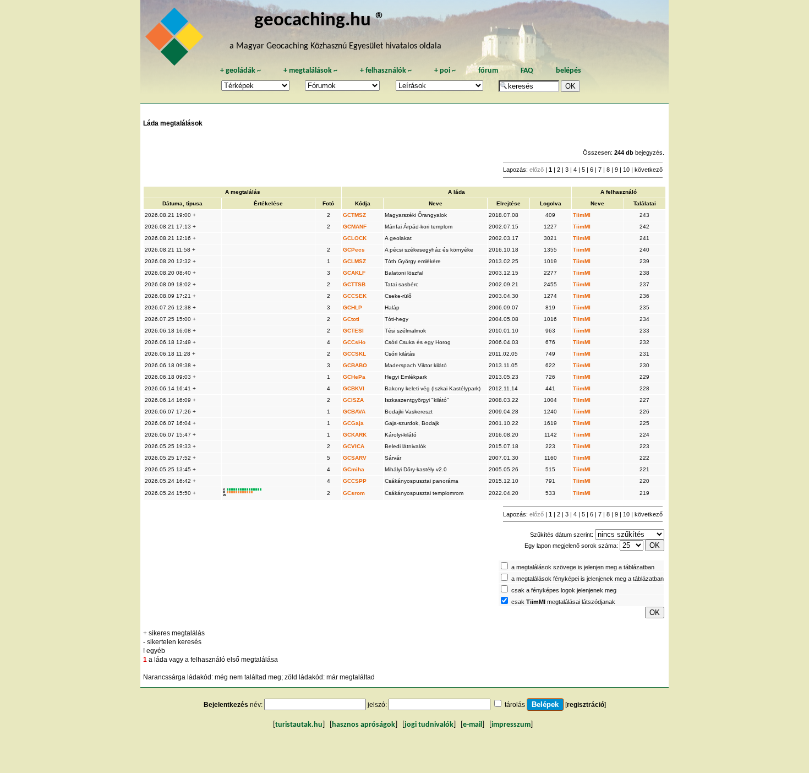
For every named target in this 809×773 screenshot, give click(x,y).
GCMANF (355, 227)
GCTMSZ (354, 215)
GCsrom (354, 493)
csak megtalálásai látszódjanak (563, 601)
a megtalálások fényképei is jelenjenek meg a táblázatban (587, 578)
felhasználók (385, 70)
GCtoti (351, 319)
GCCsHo (354, 342)
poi (445, 70)
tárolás (515, 705)
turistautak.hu (298, 724)
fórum (488, 70)
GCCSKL (354, 354)
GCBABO (355, 365)
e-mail (472, 724)
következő (649, 169)
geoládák (240, 70)
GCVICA (353, 446)
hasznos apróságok (363, 724)
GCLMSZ (354, 261)
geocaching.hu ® (319, 20)
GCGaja (353, 423)
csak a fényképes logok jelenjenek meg (563, 590)
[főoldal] (176, 39)
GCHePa (354, 377)
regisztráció (585, 705)
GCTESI (353, 331)
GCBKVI (353, 388)
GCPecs (354, 250)
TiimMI (582, 215)
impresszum (511, 724)
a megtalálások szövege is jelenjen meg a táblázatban (582, 567)
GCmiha (353, 469)
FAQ (527, 70)
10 (626, 169)
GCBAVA (354, 412)
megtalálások (310, 70)
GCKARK (355, 435)
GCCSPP (355, 481)
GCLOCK (355, 238)
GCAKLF (354, 273)
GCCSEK (355, 296)
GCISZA (353, 400)
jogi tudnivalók (428, 724)
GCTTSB (354, 284)
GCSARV (355, 458)
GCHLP (352, 307)
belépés (568, 70)
